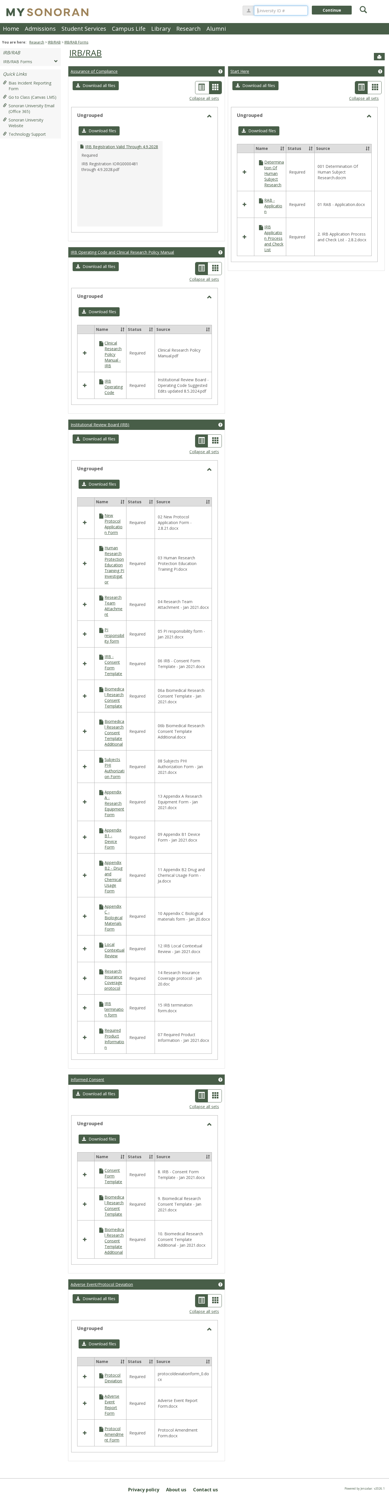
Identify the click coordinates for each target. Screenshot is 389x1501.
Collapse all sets (204, 98)
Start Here (239, 71)
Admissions (40, 28)
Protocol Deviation (113, 1378)
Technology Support (27, 134)
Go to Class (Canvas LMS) (32, 97)
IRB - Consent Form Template (113, 665)
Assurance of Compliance (94, 71)
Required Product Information (114, 1039)
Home (11, 28)
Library (161, 28)
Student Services (84, 28)
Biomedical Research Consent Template (114, 697)
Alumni (216, 28)
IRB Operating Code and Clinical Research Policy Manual (122, 252)
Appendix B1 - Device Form (113, 838)
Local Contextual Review (114, 950)
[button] (96, 85)
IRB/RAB (54, 42)
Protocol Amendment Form (114, 1434)
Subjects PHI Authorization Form (114, 768)
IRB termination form (114, 1009)
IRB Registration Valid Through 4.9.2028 (121, 146)
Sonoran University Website (26, 122)
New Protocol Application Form (113, 524)
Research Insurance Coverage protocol (113, 979)
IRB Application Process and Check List (273, 238)
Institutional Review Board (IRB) (100, 424)
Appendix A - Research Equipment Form (114, 803)
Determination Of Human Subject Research (274, 173)
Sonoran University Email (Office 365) (31, 108)
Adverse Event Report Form (112, 1404)
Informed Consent (87, 1079)
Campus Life (129, 28)
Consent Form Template (113, 1176)
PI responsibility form (114, 635)
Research (188, 28)
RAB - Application (273, 205)
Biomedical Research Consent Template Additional (114, 733)
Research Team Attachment (113, 606)
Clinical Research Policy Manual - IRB (113, 354)
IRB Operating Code (114, 386)
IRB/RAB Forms (76, 42)
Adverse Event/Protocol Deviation (102, 1284)
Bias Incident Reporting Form (30, 85)
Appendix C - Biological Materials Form (113, 918)
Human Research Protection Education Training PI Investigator (114, 565)
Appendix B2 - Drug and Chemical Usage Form (113, 877)
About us (176, 1489)
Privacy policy (143, 1489)
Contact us (205, 1489)
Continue (332, 10)
